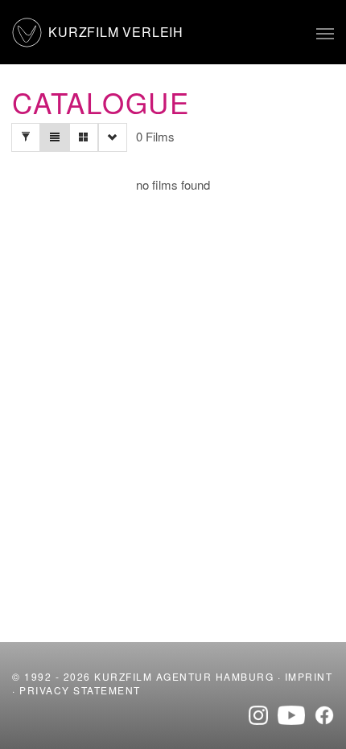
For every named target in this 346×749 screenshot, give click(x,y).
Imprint (309, 676)
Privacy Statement (80, 690)
